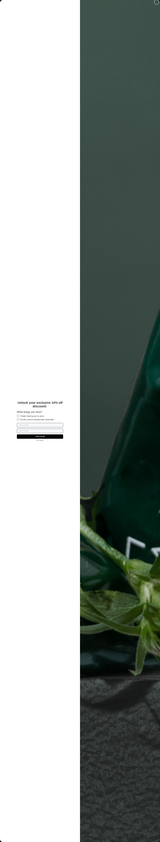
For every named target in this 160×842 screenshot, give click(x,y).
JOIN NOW (40, 436)
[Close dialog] (156, 2)
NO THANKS (40, 440)
